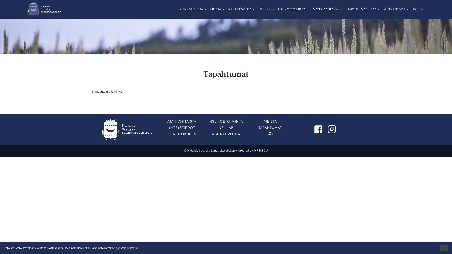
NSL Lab (226, 127)
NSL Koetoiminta (226, 121)
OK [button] (443, 247)
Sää (373, 9)
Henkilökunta (182, 134)
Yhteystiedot (394, 9)
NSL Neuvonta (239, 9)
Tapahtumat (357, 9)
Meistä (215, 9)
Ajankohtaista (191, 9)
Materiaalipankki (327, 9)
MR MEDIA (261, 150)
